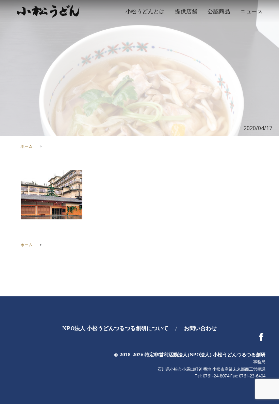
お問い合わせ (200, 328)
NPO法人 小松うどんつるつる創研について (115, 328)
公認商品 (219, 11)
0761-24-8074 (216, 376)
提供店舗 (186, 11)
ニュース (251, 11)
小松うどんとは (145, 11)
